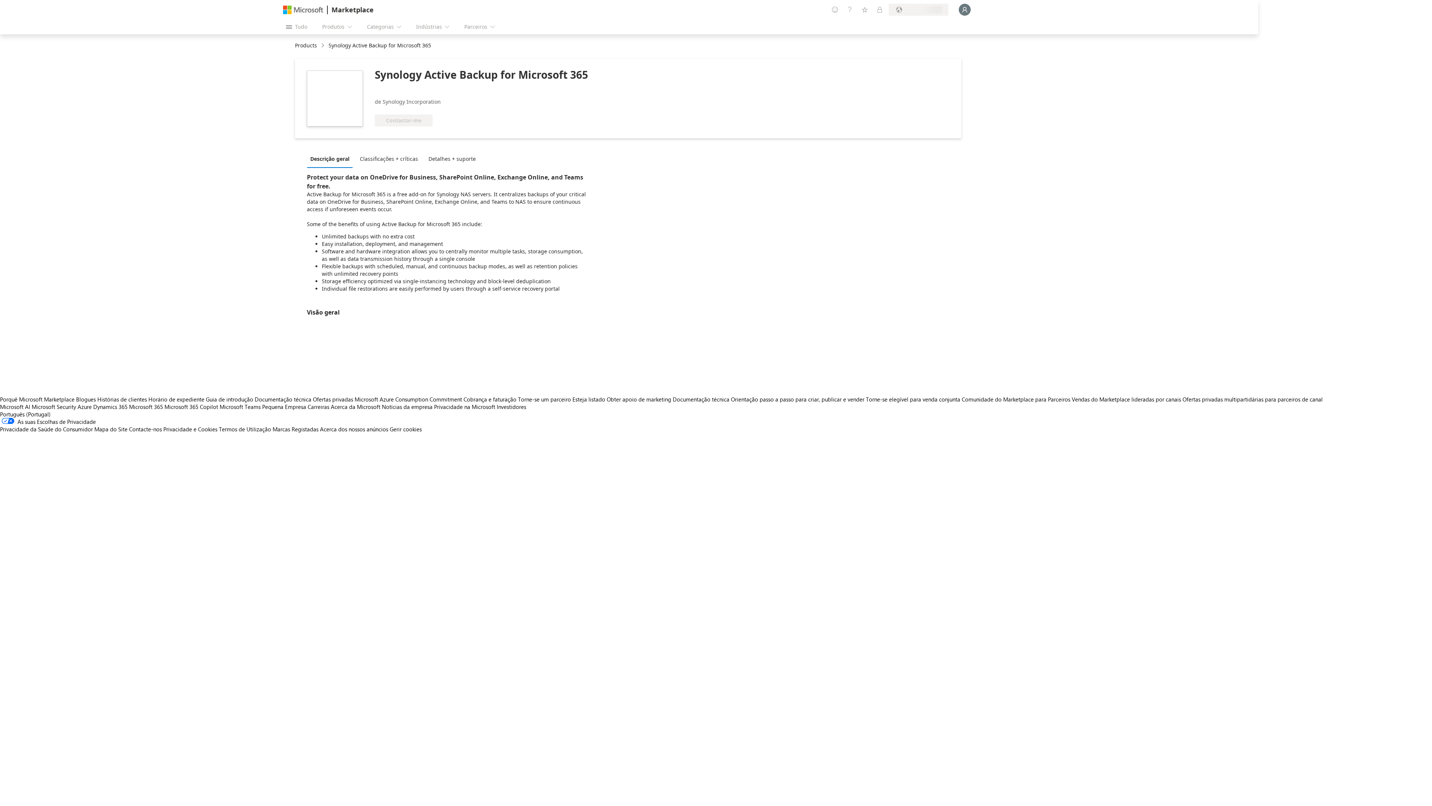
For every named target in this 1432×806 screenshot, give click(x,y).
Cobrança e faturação (490, 399)
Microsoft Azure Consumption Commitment (409, 399)
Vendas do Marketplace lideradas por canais (1126, 399)
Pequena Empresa (284, 406)
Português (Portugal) (25, 414)
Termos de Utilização (245, 429)
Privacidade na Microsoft (464, 406)
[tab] (332, 158)
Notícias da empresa (407, 406)
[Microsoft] (303, 10)
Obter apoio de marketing (639, 399)
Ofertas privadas (333, 399)
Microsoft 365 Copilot (191, 406)
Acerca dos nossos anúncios (354, 429)
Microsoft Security (54, 406)
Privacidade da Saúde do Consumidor (46, 429)
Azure (85, 406)
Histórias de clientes (122, 399)
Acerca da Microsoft (355, 406)
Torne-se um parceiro (544, 399)
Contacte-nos (145, 429)
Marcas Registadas (295, 429)
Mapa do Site (111, 429)
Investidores (511, 406)
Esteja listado (588, 399)
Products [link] (306, 45)
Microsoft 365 (146, 406)
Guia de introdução (229, 399)
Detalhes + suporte (452, 158)
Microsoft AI (15, 406)
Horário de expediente (176, 399)
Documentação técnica (283, 399)
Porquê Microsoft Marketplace (37, 399)
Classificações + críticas (389, 158)
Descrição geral (329, 158)
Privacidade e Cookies (190, 429)
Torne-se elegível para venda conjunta (913, 399)
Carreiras (318, 406)
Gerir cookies (406, 429)
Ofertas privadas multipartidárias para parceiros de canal (1253, 399)
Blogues (86, 399)
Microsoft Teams (240, 406)
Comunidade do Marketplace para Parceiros (1016, 399)
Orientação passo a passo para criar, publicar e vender (797, 399)
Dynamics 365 (110, 406)
